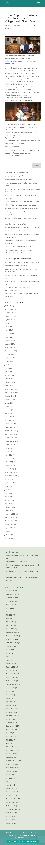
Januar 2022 (9, 469)
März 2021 (8, 503)
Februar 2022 (9, 465)
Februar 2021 (9, 507)
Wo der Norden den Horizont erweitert (18, 180)
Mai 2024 (8, 372)
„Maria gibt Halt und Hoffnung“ (16, 176)
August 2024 (9, 361)
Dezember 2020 (10, 514)
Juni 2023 (8, 410)
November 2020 (10, 517)
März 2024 (8, 379)
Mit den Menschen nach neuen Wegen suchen (21, 205)
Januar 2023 (9, 427)
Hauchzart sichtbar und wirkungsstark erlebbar (21, 208)
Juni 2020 (8, 535)
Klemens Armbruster (16, 25)
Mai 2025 (8, 330)
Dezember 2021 (10, 472)
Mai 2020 (8, 538)
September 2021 (10, 483)
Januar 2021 (9, 510)
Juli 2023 (7, 406)
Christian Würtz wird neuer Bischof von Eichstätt (22, 201)
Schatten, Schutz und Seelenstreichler (18, 247)
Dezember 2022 (10, 431)
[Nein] (42, 837)
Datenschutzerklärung (29, 841)
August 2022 (9, 444)
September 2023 (10, 399)
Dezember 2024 (10, 347)
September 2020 (10, 524)
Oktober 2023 (9, 396)
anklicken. (12, 64)
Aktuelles (8, 28)
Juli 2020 (7, 531)
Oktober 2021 (9, 479)
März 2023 (8, 420)
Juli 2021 (7, 490)
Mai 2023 (8, 413)
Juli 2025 (7, 323)
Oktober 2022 (9, 438)
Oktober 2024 (9, 354)
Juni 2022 (8, 451)
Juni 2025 (8, 326)
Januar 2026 (9, 306)
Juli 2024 (7, 365)
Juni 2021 (8, 493)
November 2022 (10, 434)
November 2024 (10, 351)
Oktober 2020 (9, 521)
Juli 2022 (7, 448)
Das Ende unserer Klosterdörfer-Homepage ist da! (22, 262)
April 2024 (8, 375)
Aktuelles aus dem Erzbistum (16, 172)
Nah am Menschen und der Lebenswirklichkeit (21, 218)
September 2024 (10, 358)
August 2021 (9, 486)
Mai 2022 (8, 455)
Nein (15, 841)
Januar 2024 (9, 385)
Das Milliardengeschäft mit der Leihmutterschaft (22, 227)
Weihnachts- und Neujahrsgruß (16, 266)
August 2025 (9, 320)
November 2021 (10, 476)
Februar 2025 (9, 340)
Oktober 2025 (9, 313)
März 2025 (8, 337)
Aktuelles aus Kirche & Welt (16, 224)
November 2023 (10, 392)
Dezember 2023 (10, 389)
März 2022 (8, 462)
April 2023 (8, 417)
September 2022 (10, 441)
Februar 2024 (9, 382)
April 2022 (8, 458)
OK (9, 841)
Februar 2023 (9, 424)
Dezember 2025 (10, 309)
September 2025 (10, 316)
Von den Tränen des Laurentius (16, 231)
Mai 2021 (8, 496)
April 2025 (8, 333)
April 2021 (8, 500)
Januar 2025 (9, 344)
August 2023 (9, 403)
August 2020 (9, 528)
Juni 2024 (8, 368)
